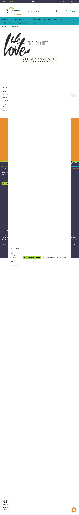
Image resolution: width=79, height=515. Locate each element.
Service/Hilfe (73, 1)
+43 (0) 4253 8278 (10, 1)
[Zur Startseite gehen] (13, 11)
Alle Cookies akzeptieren (32, 257)
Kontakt (3, 1)
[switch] (5, 509)
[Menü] (8, 500)
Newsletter (65, 1)
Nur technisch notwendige (50, 257)
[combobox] (41, 11)
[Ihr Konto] (67, 11)
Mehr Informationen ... (15, 264)
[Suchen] (56, 11)
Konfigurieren (64, 257)
